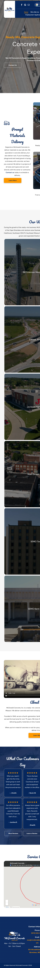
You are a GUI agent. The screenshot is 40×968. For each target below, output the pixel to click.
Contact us (10, 172)
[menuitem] (26, 12)
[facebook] (21, 4)
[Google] (25, 4)
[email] (28, 4)
